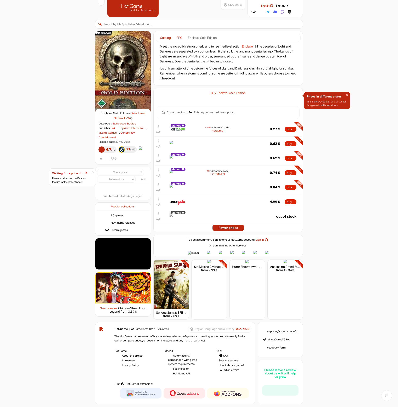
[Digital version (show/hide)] (216, 99)
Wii (113, 128)
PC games (117, 215)
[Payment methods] (205, 99)
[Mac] (244, 99)
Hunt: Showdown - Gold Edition (254, 266)
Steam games (119, 230)
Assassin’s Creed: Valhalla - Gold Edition (297, 266)
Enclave (247, 46)
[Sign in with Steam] (253, 12)
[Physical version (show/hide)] (222, 99)
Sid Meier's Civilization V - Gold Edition (220, 266)
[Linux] (239, 99)
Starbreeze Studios (124, 123)
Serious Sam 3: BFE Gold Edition (178, 312)
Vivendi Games (107, 132)
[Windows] (234, 99)
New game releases (123, 222)
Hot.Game (133, 8)
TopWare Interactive (131, 128)
